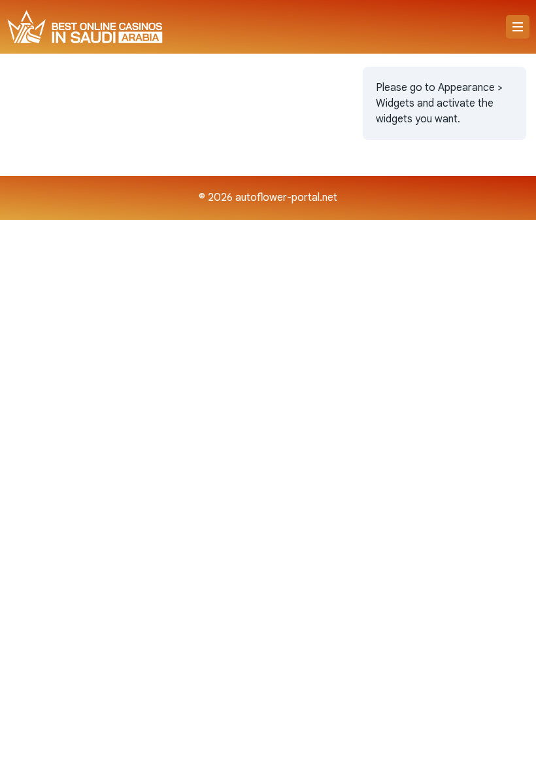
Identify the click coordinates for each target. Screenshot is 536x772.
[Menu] (517, 27)
